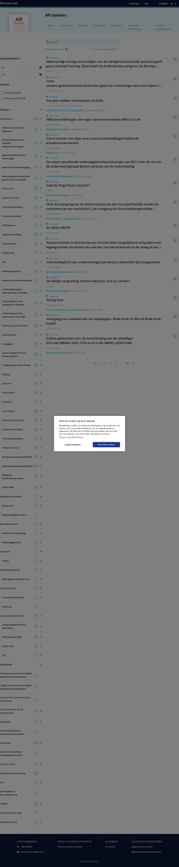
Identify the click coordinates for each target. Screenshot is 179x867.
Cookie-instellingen (73, 445)
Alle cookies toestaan (106, 444)
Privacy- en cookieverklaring (71, 437)
